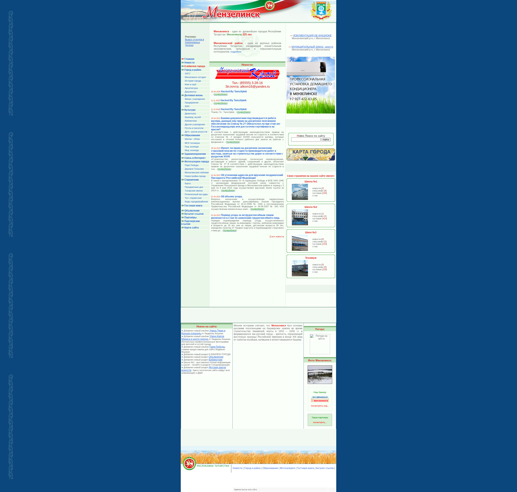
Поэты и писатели (194, 128)
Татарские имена (194, 190)
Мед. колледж (192, 150)
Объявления (216, 356)
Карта (188, 183)
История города (193, 81)
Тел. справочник (193, 198)
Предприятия (191, 102)
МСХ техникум (192, 143)
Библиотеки (191, 121)
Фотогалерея (287, 468)
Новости (237, 468)
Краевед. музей (193, 117)
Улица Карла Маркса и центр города (203, 338)
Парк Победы (192, 165)
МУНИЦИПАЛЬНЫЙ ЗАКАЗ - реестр (312, 46)
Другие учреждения (195, 124)
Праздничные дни (194, 187)
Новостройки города (195, 176)
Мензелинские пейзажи (197, 172)
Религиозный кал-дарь (196, 194)
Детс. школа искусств (196, 131)
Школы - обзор (192, 139)
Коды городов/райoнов (196, 201)
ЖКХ (187, 106)
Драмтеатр (190, 113)
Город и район (252, 468)
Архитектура (191, 88)
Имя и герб (190, 84)
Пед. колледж (192, 146)
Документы (190, 91)
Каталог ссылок (325, 468)
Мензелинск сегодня (195, 77)
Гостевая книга (305, 468)
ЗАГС (187, 73)
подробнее (235, 51)
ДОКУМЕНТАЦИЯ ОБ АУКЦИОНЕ (312, 35)
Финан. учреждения (195, 99)
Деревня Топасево (194, 169)
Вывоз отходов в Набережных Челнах (194, 42)
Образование (270, 468)
